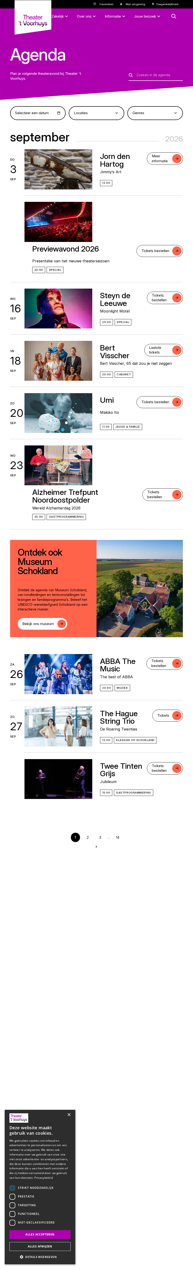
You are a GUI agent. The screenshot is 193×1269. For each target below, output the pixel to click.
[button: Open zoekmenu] (173, 16)
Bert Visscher (114, 351)
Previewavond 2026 (65, 248)
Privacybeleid (43, 1178)
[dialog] (40, 1187)
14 (117, 837)
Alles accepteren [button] (39, 1234)
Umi (107, 400)
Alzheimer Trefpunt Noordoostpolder (65, 496)
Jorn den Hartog (115, 160)
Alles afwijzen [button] (40, 1246)
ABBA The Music (118, 665)
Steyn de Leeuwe (115, 299)
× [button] (69, 1115)
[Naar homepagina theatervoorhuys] (33, 17)
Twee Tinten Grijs (121, 769)
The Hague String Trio (119, 717)
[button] (40, 1257)
